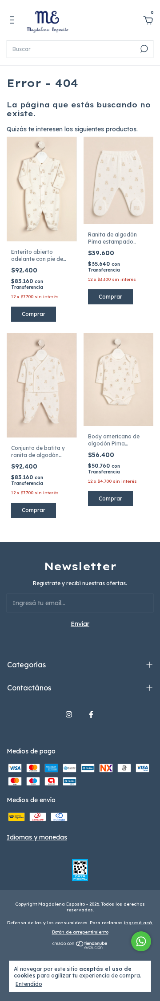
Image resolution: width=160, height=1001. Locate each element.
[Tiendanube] (80, 947)
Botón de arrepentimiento (80, 932)
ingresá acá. (138, 923)
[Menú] (13, 21)
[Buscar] (143, 48)
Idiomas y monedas (37, 837)
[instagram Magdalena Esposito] (68, 714)
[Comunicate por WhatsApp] (141, 941)
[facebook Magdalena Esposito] (91, 714)
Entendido (29, 984)
